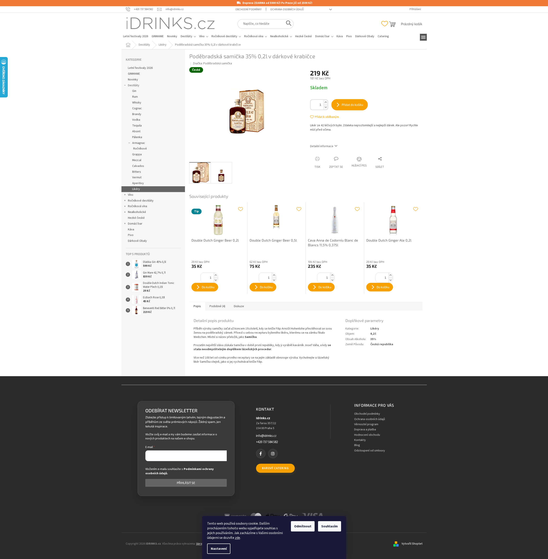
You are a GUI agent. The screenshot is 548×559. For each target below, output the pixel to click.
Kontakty (360, 440)
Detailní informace (321, 146)
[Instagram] (273, 453)
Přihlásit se (186, 483)
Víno (130, 195)
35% (373, 339)
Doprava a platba (365, 430)
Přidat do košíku (352, 104)
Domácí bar (135, 224)
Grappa (137, 154)
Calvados (138, 166)
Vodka (136, 120)
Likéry (136, 189)
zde (237, 537)
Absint (136, 131)
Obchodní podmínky (248, 9)
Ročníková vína (137, 206)
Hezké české (136, 218)
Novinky (133, 79)
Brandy (136, 114)
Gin (134, 91)
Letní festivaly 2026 (140, 68)
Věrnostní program (366, 424)
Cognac (137, 108)
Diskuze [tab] (239, 306)
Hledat (287, 24)
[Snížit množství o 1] (325, 107)
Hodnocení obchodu (367, 435)
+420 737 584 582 (267, 442)
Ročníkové (140, 148)
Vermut (136, 177)
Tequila (137, 125)
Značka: (212, 63)
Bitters (136, 172)
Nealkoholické (137, 212)
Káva (131, 229)
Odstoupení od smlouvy (369, 451)
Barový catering (275, 468)
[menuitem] (135, 36)
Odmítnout (302, 526)
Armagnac (138, 143)
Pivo (131, 235)
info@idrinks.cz (266, 436)
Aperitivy (138, 183)
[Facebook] (260, 453)
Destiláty (133, 85)
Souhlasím (329, 526)
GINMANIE (134, 74)
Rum (135, 97)
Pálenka (137, 137)
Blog (357, 445)
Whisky (136, 102)
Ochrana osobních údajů (287, 9)
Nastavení (219, 548)
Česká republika (381, 344)
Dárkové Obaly (137, 241)
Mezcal (136, 160)
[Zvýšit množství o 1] (325, 102)
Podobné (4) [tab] (217, 306)
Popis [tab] (197, 306)
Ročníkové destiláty (141, 201)
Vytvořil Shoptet (412, 544)
